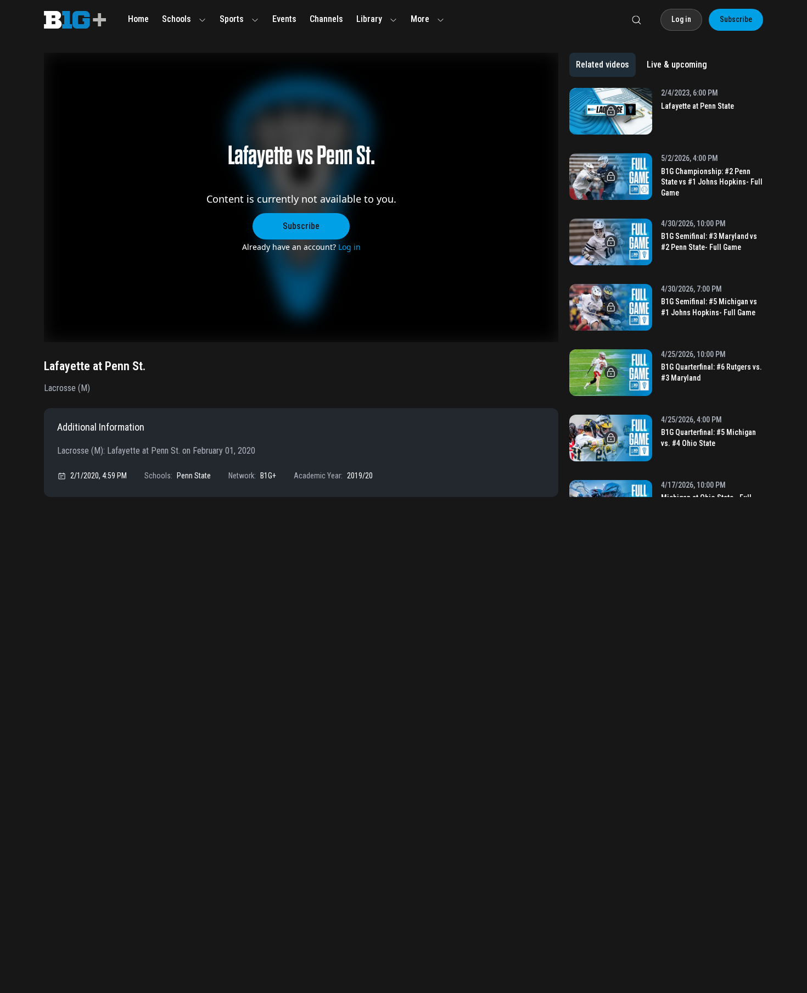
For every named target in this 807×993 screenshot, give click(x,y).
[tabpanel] (666, 292)
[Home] (75, 20)
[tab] (602, 65)
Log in (349, 247)
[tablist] (641, 65)
